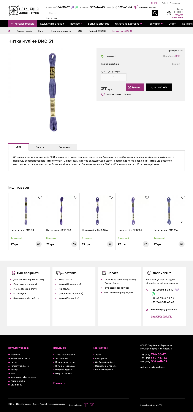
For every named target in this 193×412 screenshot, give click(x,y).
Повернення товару (65, 362)
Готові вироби (18, 381)
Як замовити (61, 358)
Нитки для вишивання (61, 31)
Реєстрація (175, 3)
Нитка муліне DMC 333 (58, 230)
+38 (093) (58, 7)
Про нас (75, 23)
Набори (14, 369)
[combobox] (102, 13)
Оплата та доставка (127, 23)
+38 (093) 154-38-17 (162, 289)
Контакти (59, 383)
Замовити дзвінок (147, 7)
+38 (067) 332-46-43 (162, 297)
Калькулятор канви (52, 23)
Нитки (41, 31)
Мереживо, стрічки (20, 358)
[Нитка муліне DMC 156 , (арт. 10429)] (169, 210)
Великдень (16, 385)
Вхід (164, 3)
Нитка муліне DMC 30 (22, 230)
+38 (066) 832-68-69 (162, 302)
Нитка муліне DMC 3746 (95, 230)
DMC (80, 31)
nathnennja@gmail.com (164, 309)
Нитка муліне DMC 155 (130, 230)
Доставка (64, 147)
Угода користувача (65, 354)
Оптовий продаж (63, 369)
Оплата (40, 147)
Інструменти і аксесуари (23, 377)
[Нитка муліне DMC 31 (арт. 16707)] (52, 92)
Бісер (13, 373)
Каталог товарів (24, 23)
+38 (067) (92, 7)
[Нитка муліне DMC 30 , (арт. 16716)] (26, 210)
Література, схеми (20, 366)
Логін (98, 354)
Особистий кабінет (105, 362)
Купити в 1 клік (159, 87)
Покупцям (154, 23)
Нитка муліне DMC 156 (165, 230)
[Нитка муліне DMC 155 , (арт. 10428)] (133, 210)
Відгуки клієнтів (63, 373)
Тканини (15, 354)
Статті (172, 23)
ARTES (151, 405)
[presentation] (180, 221)
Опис (18, 146)
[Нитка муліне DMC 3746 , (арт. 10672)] (97, 210)
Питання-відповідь (65, 366)
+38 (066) (119, 7)
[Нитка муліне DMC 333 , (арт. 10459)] (61, 210)
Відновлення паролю (106, 366)
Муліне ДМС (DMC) (97, 31)
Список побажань (104, 369)
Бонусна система (98, 23)
